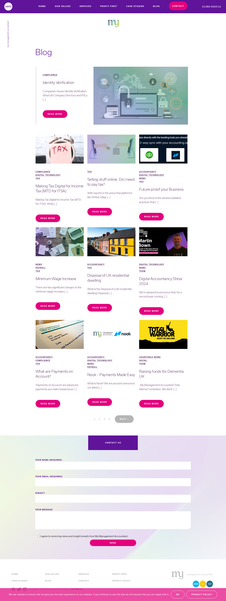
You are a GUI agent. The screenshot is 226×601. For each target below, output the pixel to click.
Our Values (63, 6)
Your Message (44, 509)
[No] (222, 594)
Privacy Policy (121, 581)
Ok (178, 594)
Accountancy (147, 172)
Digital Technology (48, 175)
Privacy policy (201, 594)
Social (143, 360)
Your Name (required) (48, 460)
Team (142, 271)
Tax (38, 178)
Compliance (50, 75)
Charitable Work (150, 357)
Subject (40, 493)
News (142, 178)
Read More (55, 114)
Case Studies (135, 6)
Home (42, 6)
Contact (178, 6)
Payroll (41, 268)
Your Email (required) (49, 476)
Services (85, 6)
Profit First (108, 6)
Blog (156, 6)
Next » (124, 419)
